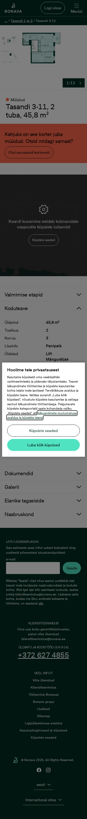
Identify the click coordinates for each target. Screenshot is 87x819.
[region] (43, 410)
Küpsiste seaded (43, 430)
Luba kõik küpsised (43, 445)
